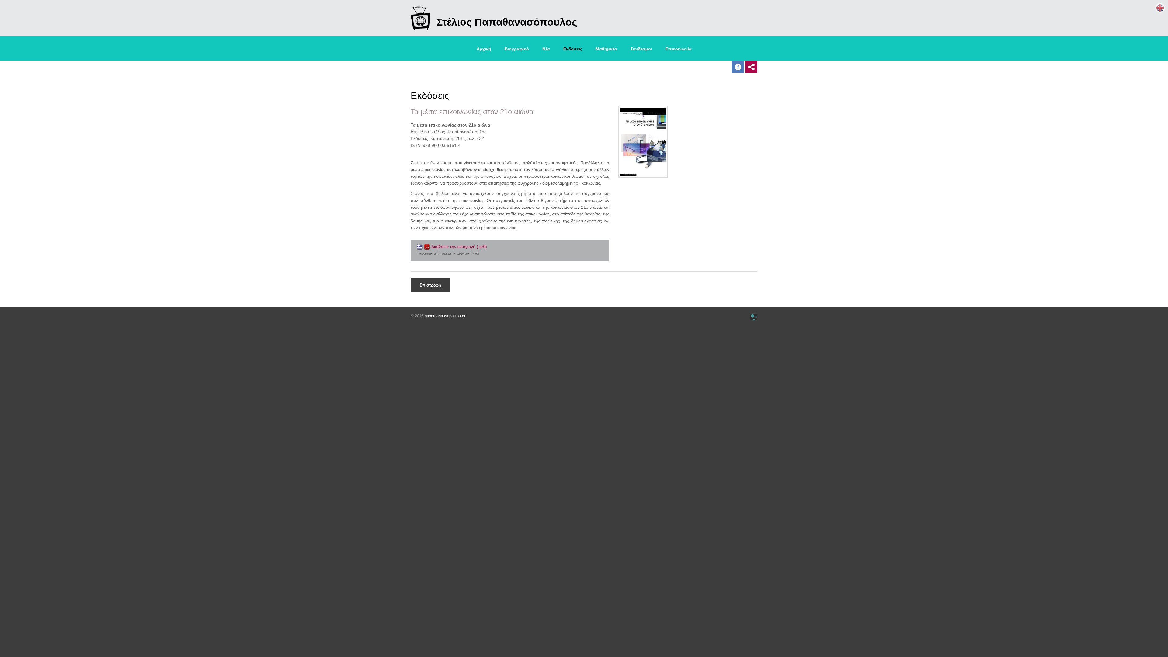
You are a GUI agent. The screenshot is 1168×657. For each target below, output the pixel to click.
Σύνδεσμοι (641, 49)
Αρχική (484, 49)
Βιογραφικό (517, 49)
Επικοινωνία (679, 49)
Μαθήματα (606, 49)
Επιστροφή (430, 285)
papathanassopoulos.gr (445, 316)
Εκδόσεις (572, 49)
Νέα (546, 49)
